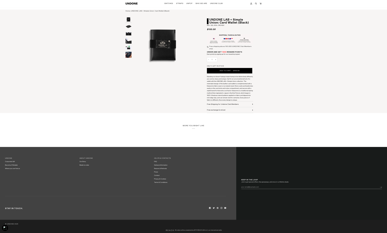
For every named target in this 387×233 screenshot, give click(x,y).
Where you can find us (12, 168)
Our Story (83, 161)
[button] (169, 3)
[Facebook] (210, 208)
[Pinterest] (217, 208)
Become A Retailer (11, 165)
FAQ (155, 161)
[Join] (379, 187)
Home (127, 11)
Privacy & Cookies (160, 179)
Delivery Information (160, 165)
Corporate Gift (10, 161)
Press (156, 172)
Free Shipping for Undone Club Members (223, 104)
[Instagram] (221, 208)
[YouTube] (225, 208)
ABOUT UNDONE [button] (86, 158)
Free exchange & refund (216, 110)
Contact (157, 175)
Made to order (84, 165)
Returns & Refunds (160, 168)
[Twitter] (214, 208)
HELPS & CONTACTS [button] (162, 158)
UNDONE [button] (8, 158)
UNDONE (10, 224)
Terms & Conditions (160, 182)
